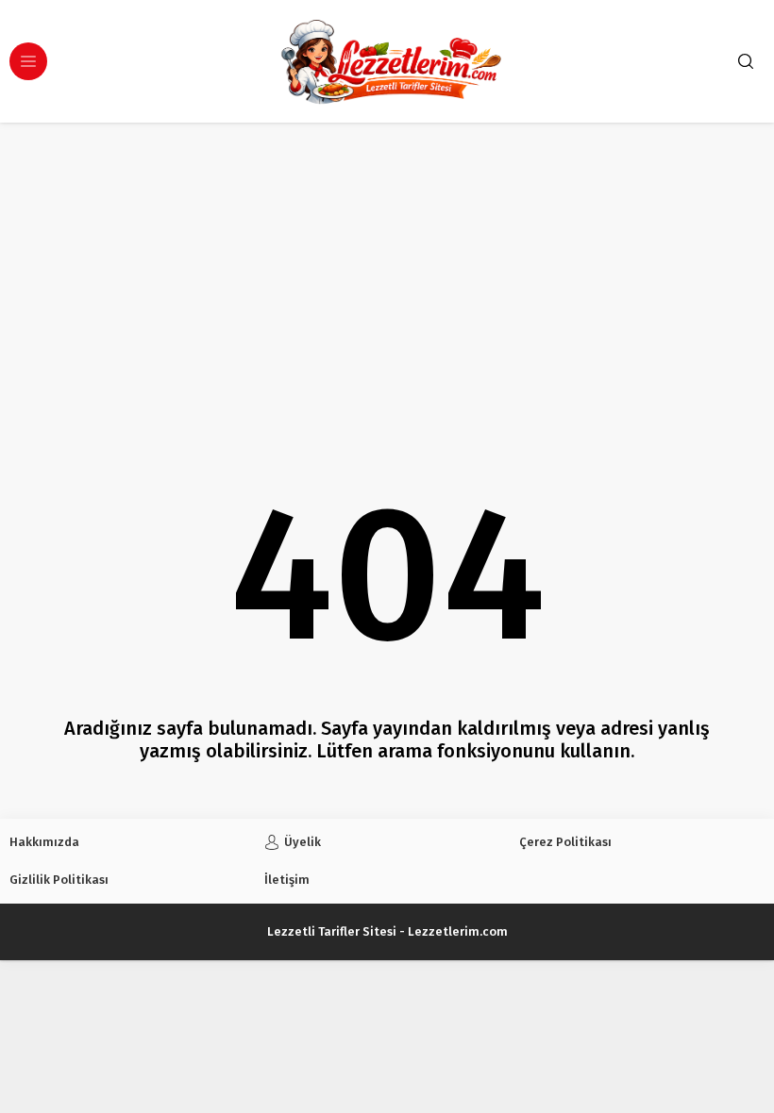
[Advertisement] (387, 264)
